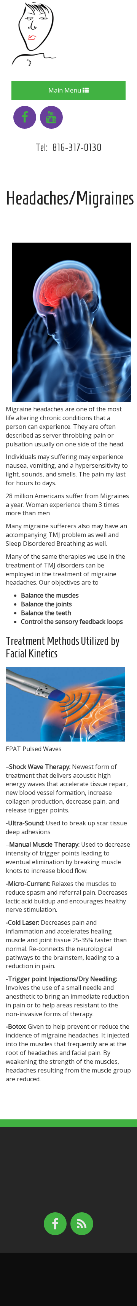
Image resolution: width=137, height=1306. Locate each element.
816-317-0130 (77, 147)
